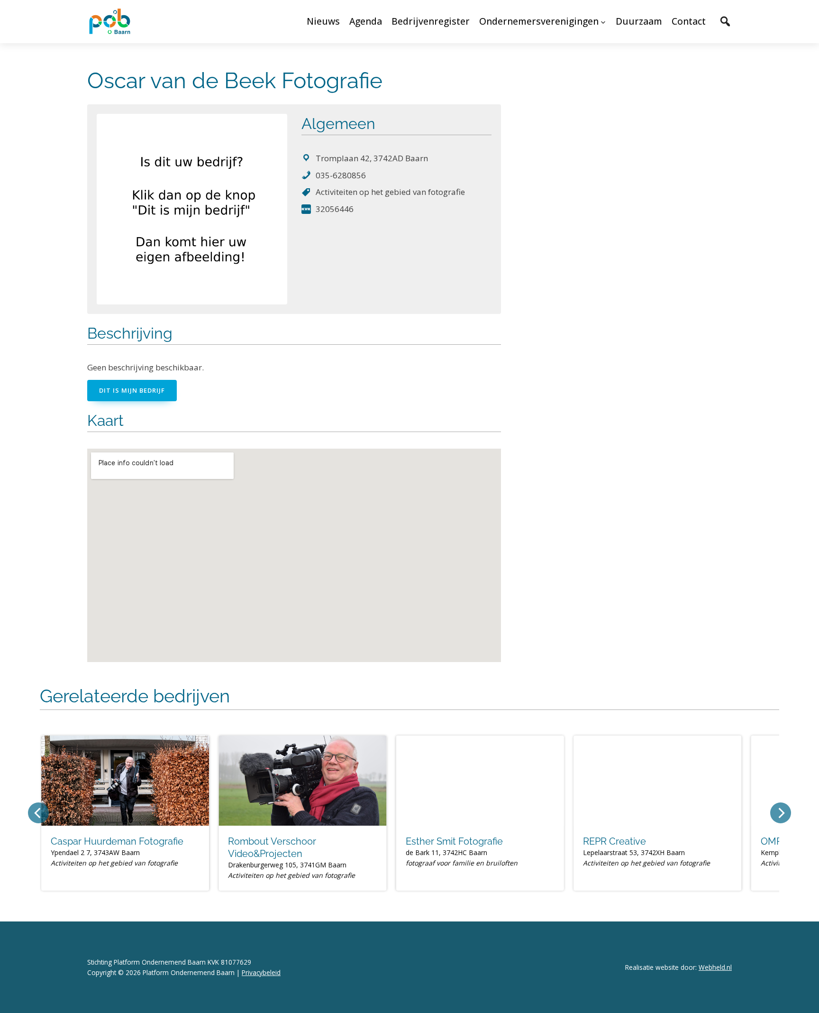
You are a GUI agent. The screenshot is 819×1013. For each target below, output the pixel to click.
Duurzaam (639, 21)
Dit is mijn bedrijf (132, 390)
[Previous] (38, 812)
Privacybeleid (261, 972)
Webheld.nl (715, 967)
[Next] (780, 812)
